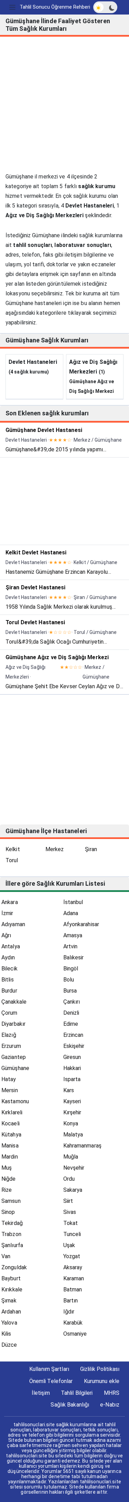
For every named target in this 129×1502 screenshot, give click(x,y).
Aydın (8, 957)
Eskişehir (74, 1046)
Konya (70, 1123)
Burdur (9, 990)
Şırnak (9, 1300)
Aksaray (73, 1267)
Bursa (70, 990)
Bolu (68, 979)
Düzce (9, 1345)
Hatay (8, 1079)
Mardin (9, 1156)
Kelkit (13, 849)
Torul (12, 860)
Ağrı (6, 935)
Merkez (54, 849)
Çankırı (71, 1001)
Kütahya (11, 1134)
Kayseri (72, 1101)
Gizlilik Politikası (99, 1369)
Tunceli (72, 1234)
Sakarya (73, 1190)
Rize (6, 1190)
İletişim (41, 1393)
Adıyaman (13, 924)
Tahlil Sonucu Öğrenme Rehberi (55, 7)
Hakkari (72, 1068)
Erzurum (11, 1046)
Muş (6, 1167)
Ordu (69, 1179)
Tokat (70, 1223)
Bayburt (11, 1278)
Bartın (70, 1300)
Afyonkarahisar (81, 924)
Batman (72, 1289)
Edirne (70, 1024)
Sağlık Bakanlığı (70, 1404)
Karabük (73, 1322)
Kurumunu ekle (101, 1381)
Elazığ (8, 1035)
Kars (68, 1090)
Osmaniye (75, 1333)
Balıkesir (73, 957)
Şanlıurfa (12, 1245)
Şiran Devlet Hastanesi (35, 587)
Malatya (73, 1134)
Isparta (72, 1079)
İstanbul (73, 902)
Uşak (69, 1245)
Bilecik (9, 968)
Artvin (70, 946)
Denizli (71, 1013)
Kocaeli (10, 1123)
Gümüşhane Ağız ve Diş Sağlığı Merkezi (57, 657)
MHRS (111, 1393)
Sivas (69, 1212)
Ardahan (11, 1311)
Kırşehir (72, 1112)
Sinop (8, 1212)
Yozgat (71, 1256)
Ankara (9, 902)
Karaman (73, 1278)
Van (5, 1256)
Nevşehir (74, 1167)
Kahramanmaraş (82, 1145)
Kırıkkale (11, 1289)
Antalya (10, 946)
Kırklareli (11, 1112)
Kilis (6, 1333)
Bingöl (70, 968)
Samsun (11, 1201)
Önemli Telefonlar (51, 1381)
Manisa (10, 1145)
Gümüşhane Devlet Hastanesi (44, 430)
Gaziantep (13, 1057)
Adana (70, 913)
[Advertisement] (64, 107)
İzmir (7, 913)
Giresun (72, 1057)
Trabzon (11, 1234)
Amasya (73, 935)
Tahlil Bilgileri (77, 1393)
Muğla (70, 1156)
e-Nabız (109, 1404)
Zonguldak (14, 1267)
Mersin (9, 1090)
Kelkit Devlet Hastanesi (36, 552)
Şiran (91, 849)
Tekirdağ (12, 1223)
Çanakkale (13, 1001)
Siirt (68, 1201)
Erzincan (73, 1035)
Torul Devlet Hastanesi (35, 622)
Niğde (8, 1179)
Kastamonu (15, 1101)
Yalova (9, 1322)
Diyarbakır (13, 1024)
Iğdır (69, 1311)
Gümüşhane (15, 1068)
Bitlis (7, 979)
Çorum (9, 1013)
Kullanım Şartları (49, 1369)
